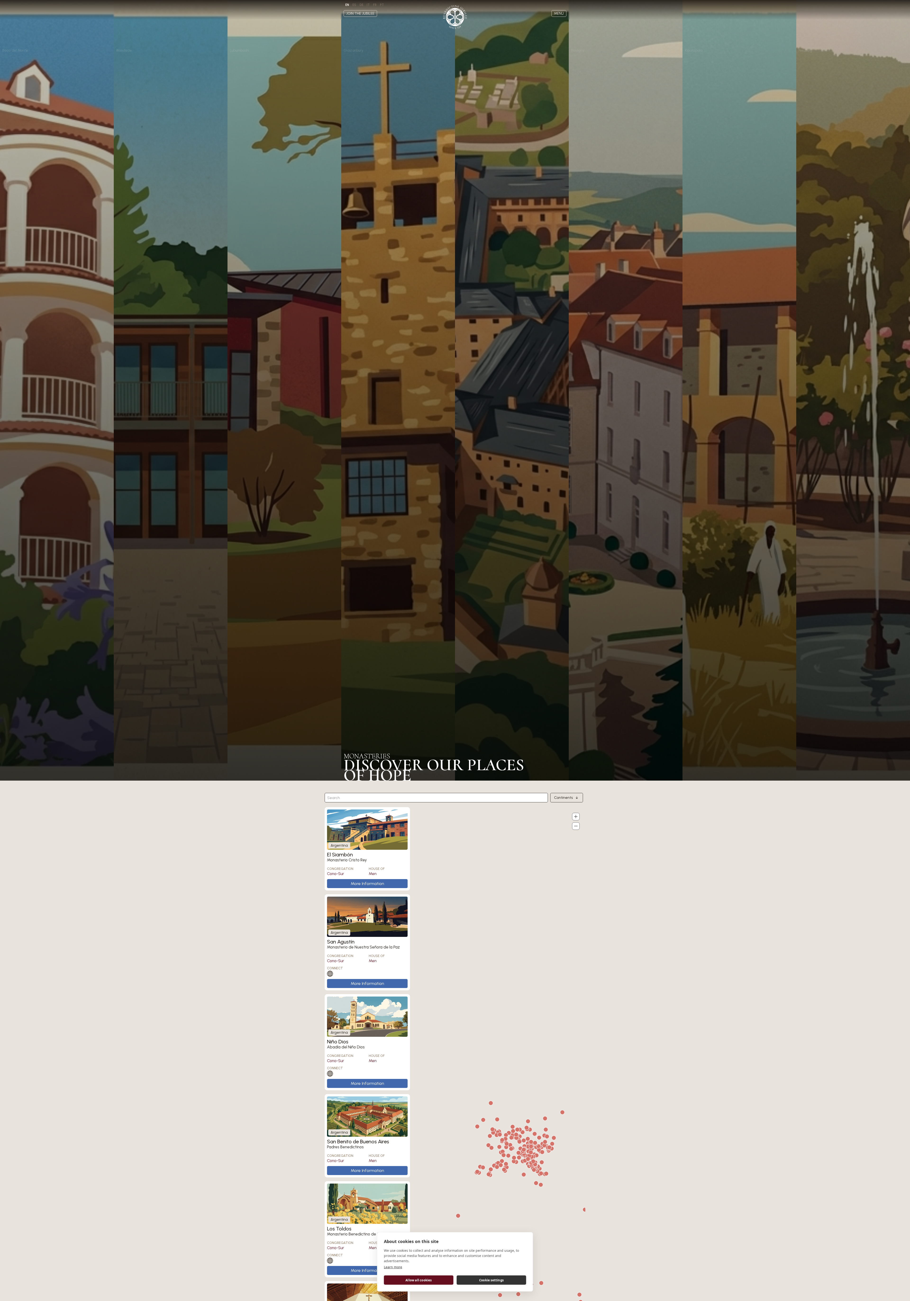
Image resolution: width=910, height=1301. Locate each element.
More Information (367, 883)
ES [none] (354, 5)
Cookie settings (491, 1280)
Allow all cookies (418, 1280)
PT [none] (382, 5)
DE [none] (361, 5)
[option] (354, 5)
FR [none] (375, 5)
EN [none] (347, 5)
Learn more (393, 1267)
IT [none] (368, 5)
